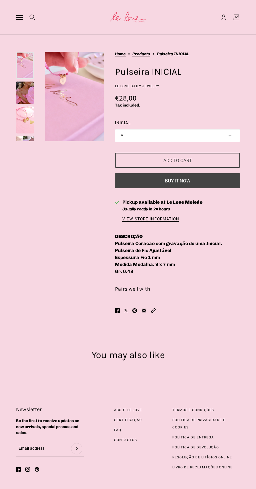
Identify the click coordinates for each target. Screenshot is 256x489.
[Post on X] (126, 311)
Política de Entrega (193, 437)
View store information (150, 219)
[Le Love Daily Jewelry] (128, 17)
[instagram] (27, 469)
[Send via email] (144, 310)
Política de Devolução (195, 447)
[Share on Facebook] (117, 310)
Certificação (128, 420)
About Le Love (128, 410)
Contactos (125, 440)
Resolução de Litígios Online (202, 457)
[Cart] (236, 17)
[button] (153, 310)
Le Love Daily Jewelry (137, 86)
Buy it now (177, 180)
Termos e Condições (193, 410)
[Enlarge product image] (74, 96)
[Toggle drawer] (19, 17)
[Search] (32, 17)
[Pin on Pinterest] (134, 310)
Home (120, 54)
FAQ (117, 430)
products (141, 54)
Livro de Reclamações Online (202, 467)
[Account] (223, 17)
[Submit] (76, 448)
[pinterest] (37, 469)
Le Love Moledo (185, 202)
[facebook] (18, 469)
